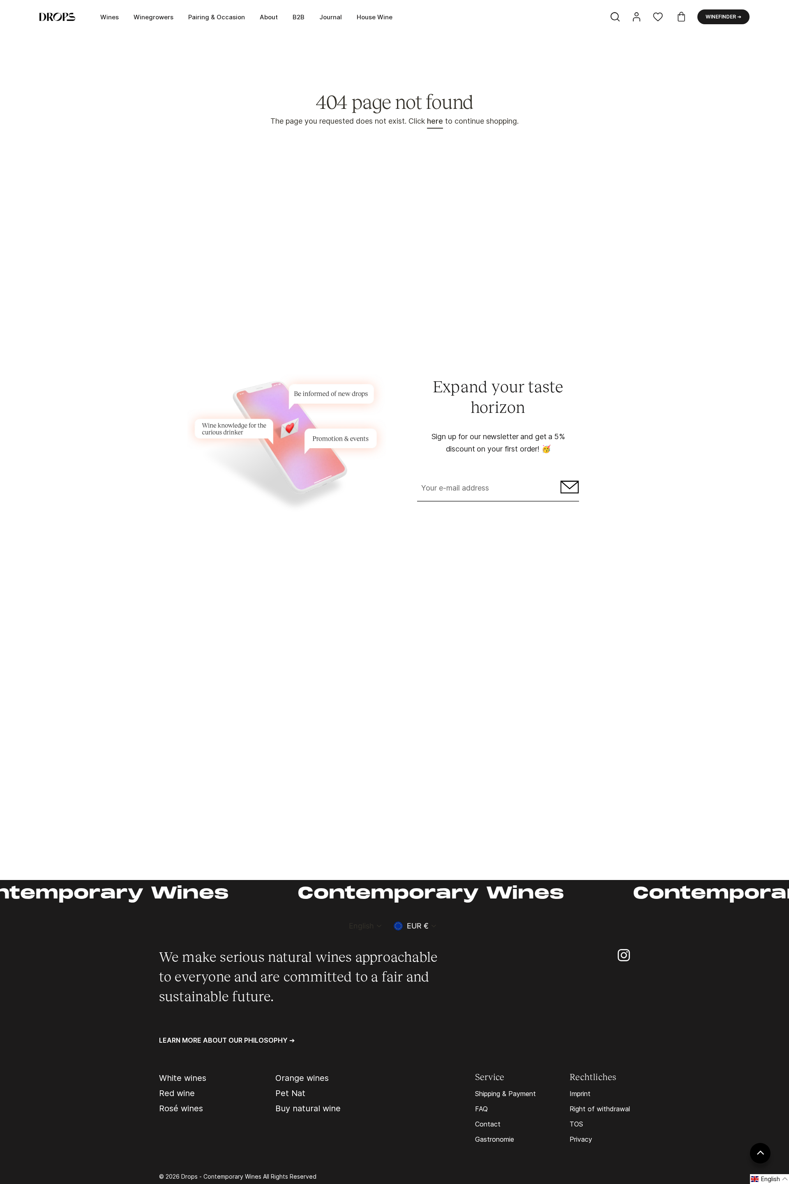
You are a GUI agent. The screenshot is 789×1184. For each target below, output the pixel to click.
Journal (330, 17)
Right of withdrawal (600, 1109)
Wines (109, 17)
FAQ (481, 1109)
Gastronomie (494, 1139)
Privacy (581, 1139)
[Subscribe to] (568, 489)
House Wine (374, 17)
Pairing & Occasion (216, 17)
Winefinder (723, 17)
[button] (769, 1179)
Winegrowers (153, 17)
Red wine (177, 1093)
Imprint (580, 1093)
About (269, 17)
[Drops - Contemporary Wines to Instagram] (624, 954)
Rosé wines (181, 1108)
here (435, 121)
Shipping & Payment (505, 1093)
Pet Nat (290, 1093)
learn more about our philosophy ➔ (227, 1040)
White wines (182, 1078)
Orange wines (302, 1078)
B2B (299, 17)
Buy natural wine (308, 1108)
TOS (576, 1124)
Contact (488, 1124)
